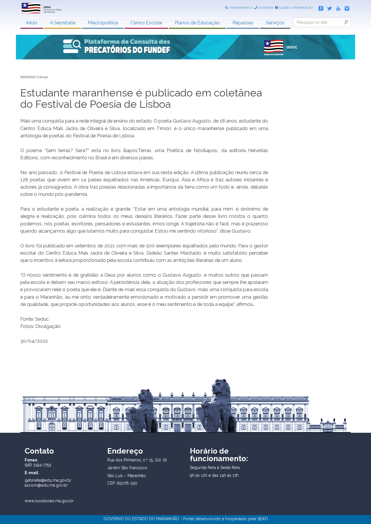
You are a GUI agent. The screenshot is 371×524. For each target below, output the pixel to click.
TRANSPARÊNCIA (240, 7)
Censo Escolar (146, 22)
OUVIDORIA (265, 7)
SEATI (262, 518)
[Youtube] (337, 7)
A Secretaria (62, 22)
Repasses (242, 22)
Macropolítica (103, 22)
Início (31, 22)
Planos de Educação (197, 22)
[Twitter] (328, 7)
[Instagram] (345, 7)
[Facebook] (319, 7)
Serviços (275, 22)
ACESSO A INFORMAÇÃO (295, 7)
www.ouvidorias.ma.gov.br (49, 501)
